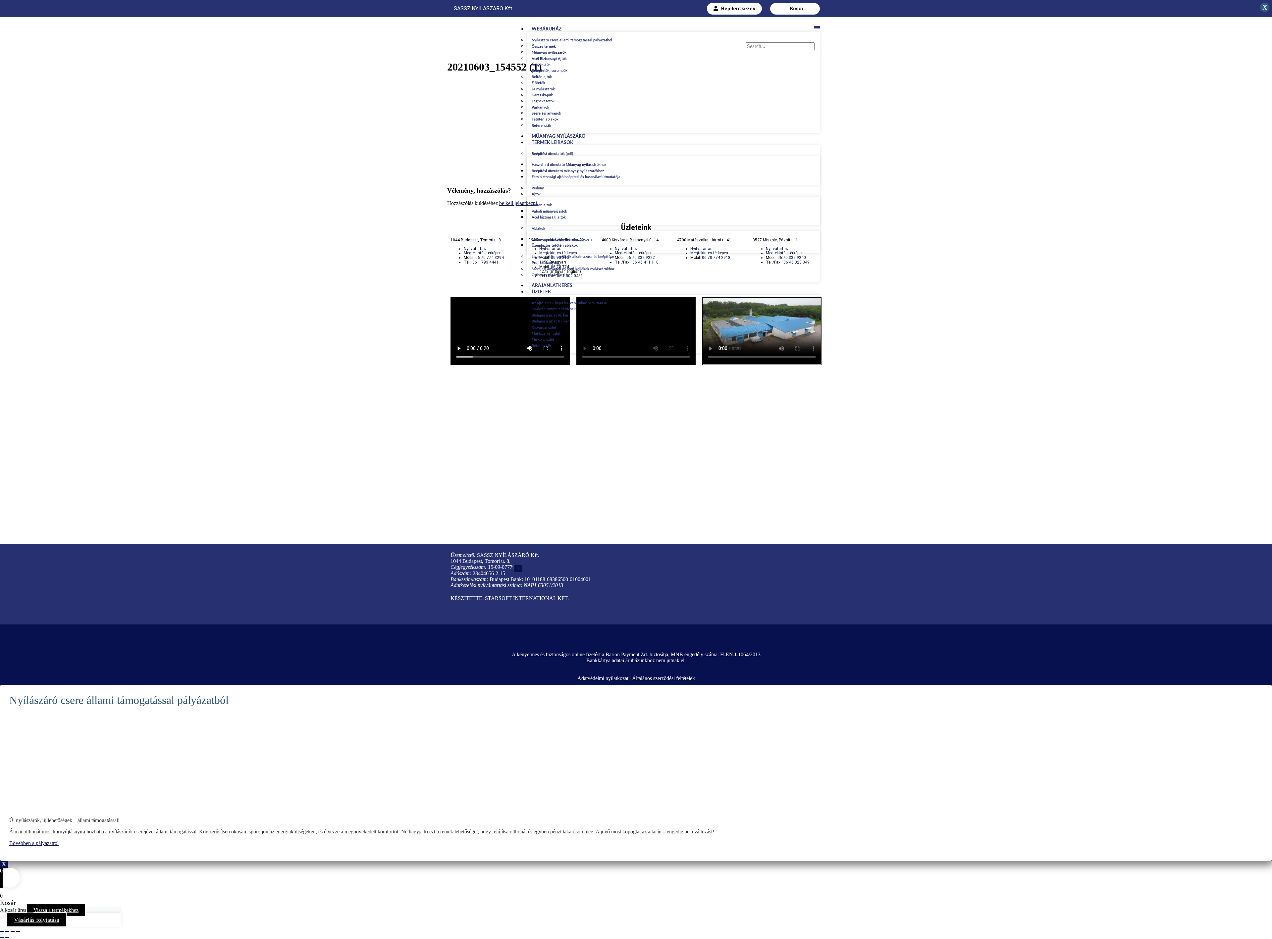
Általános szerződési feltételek (663, 678)
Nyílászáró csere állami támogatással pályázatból (572, 40)
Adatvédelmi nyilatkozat (602, 678)
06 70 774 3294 (489, 257)
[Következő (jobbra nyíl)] (7, 937)
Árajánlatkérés (552, 285)
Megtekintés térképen (483, 253)
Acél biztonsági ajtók (549, 217)
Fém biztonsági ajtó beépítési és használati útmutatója (576, 177)
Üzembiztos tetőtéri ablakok (555, 245)
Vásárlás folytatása (36, 919)
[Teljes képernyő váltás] (13, 931)
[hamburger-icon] (817, 27)
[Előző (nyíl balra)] (2, 937)
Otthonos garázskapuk (550, 275)
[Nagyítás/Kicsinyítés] (18, 931)
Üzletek (541, 292)
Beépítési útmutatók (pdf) (552, 154)
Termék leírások (552, 142)
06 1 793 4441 (485, 262)
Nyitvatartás (475, 248)
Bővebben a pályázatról (34, 843)
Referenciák (541, 125)
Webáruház (546, 29)
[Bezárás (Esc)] (2, 931)
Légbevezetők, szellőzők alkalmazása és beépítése (573, 257)
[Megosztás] (7, 931)
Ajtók (536, 194)
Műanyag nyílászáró (558, 136)
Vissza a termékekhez (56, 910)
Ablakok (538, 228)
